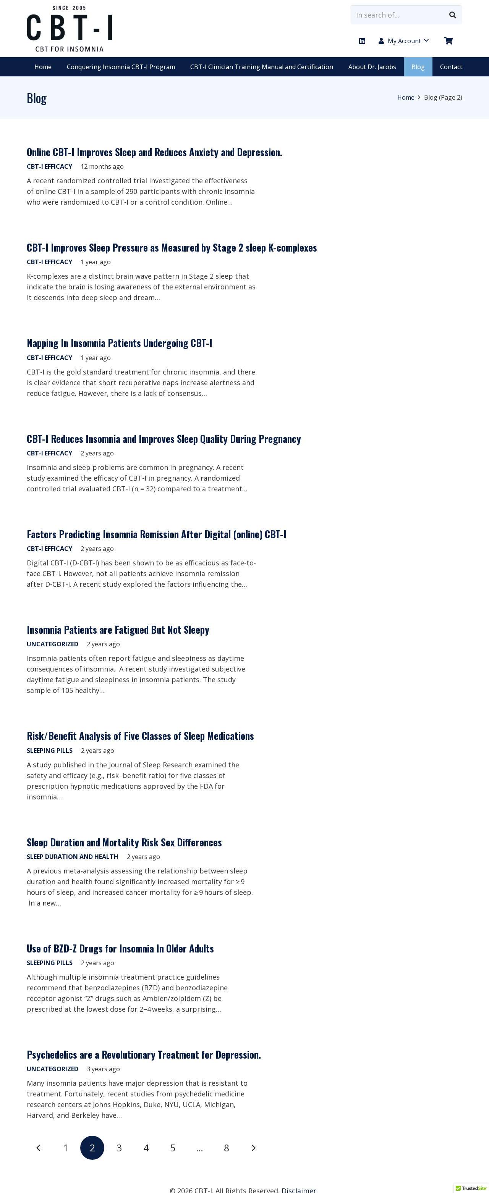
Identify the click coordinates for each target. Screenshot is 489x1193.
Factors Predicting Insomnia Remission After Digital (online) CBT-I (157, 534)
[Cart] (448, 40)
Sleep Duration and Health (72, 856)
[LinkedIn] (362, 41)
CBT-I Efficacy (49, 166)
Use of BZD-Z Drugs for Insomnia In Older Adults (120, 948)
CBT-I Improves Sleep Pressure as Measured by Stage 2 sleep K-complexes (172, 247)
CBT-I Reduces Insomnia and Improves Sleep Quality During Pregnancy (164, 438)
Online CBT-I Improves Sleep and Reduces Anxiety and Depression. (154, 152)
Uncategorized (52, 644)
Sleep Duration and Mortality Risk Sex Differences (124, 842)
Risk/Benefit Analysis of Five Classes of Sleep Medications (140, 735)
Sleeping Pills (50, 750)
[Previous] (39, 1148)
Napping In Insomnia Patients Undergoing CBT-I (119, 343)
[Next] (253, 1148)
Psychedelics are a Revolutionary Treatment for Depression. (144, 1054)
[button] (402, 41)
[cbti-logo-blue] (69, 29)
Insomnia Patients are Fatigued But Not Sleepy (118, 629)
